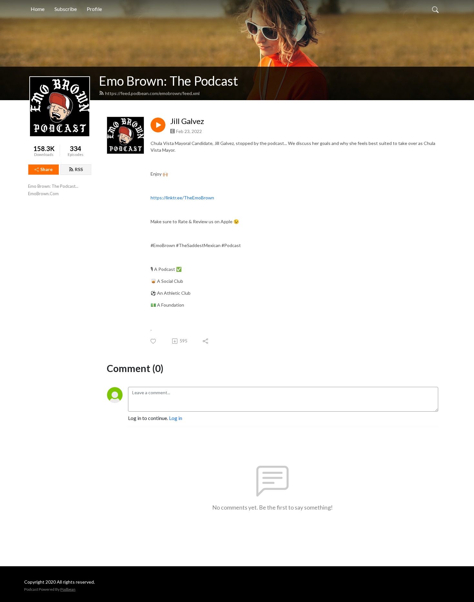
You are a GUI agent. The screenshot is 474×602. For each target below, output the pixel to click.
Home (37, 9)
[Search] (435, 9)
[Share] (206, 341)
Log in (175, 418)
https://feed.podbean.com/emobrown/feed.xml (152, 93)
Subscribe (65, 9)
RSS (79, 169)
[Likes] (153, 341)
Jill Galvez (187, 121)
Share (46, 169)
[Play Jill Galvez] (158, 125)
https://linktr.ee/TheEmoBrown (182, 197)
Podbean (67, 589)
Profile (94, 9)
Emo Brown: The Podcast (168, 81)
